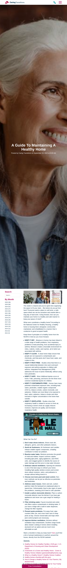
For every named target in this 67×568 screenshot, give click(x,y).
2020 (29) (8, 315)
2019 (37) (8, 317)
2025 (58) (8, 304)
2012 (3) (7, 333)
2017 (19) (8, 322)
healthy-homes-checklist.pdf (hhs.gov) (38, 557)
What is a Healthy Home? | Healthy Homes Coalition (43, 555)
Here (53, 533)
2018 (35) (8, 320)
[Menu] (60, 2)
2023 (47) (8, 309)
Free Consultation (34, 566)
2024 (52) (8, 306)
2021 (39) (8, 313)
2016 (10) (8, 324)
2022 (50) (8, 311)
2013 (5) (7, 331)
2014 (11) (7, 328)
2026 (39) (8, 302)
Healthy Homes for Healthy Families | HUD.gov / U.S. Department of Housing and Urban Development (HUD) (43, 546)
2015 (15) (8, 326)
